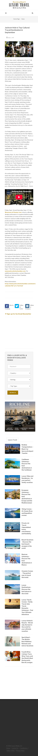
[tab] (12, 440)
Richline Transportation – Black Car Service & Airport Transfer (27, 449)
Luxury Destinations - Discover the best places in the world (26, 589)
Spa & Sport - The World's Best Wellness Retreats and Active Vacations (27, 642)
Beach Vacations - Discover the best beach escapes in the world (27, 544)
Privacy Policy (20, 751)
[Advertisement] (20, 332)
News (23, 19)
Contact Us (15, 748)
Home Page (16, 19)
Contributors (24, 748)
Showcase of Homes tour (13, 212)
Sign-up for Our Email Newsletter (19, 314)
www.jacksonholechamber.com (15, 271)
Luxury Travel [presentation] (12, 440)
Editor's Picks (11, 751)
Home (8, 748)
